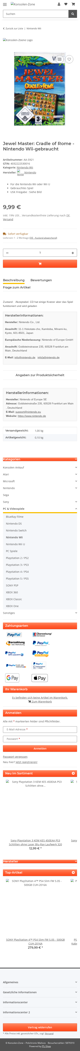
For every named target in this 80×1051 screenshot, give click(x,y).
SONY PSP (12, 585)
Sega (6, 495)
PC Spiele (11, 551)
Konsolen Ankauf (13, 467)
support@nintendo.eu (28, 411)
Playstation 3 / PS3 (17, 565)
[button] (59, 4)
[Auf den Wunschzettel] (69, 59)
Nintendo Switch (16, 530)
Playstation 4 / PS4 (17, 571)
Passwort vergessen (15, 756)
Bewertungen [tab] (41, 280)
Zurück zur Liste (14, 28)
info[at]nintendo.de (49, 357)
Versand (8, 219)
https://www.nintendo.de (32, 415)
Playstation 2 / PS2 (17, 558)
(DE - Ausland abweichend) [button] (43, 237)
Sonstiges (9, 613)
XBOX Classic (14, 599)
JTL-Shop (46, 1046)
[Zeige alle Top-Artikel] (73, 872)
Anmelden (40, 748)
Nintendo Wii (25, 167)
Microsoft (9, 481)
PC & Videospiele (13, 508)
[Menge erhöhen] (73, 253)
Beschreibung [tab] (14, 280)
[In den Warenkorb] (6, 50)
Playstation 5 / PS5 (17, 578)
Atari (6, 474)
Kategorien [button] (11, 459)
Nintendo (9, 488)
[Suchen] (72, 14)
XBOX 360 (12, 592)
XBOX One (12, 606)
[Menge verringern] (7, 253)
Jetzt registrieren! (26, 762)
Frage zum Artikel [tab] (17, 287)
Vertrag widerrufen (40, 1027)
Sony (6, 502)
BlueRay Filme (14, 516)
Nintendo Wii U (15, 544)
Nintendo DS (14, 523)
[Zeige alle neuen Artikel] (73, 773)
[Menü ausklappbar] (5, 3)
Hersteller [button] (10, 861)
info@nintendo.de (25, 357)
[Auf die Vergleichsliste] (59, 59)
